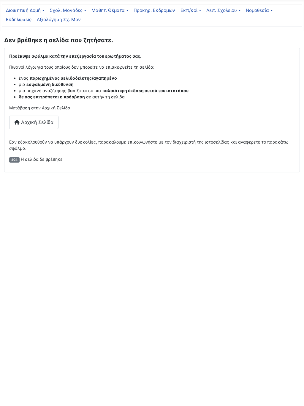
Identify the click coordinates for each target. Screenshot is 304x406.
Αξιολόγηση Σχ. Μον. (59, 19)
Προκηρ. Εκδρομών (154, 10)
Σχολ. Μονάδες (66, 10)
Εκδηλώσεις (18, 19)
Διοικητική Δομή (23, 10)
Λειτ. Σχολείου (221, 10)
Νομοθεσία (257, 10)
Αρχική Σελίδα (36, 122)
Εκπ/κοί (188, 10)
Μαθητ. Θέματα (108, 10)
